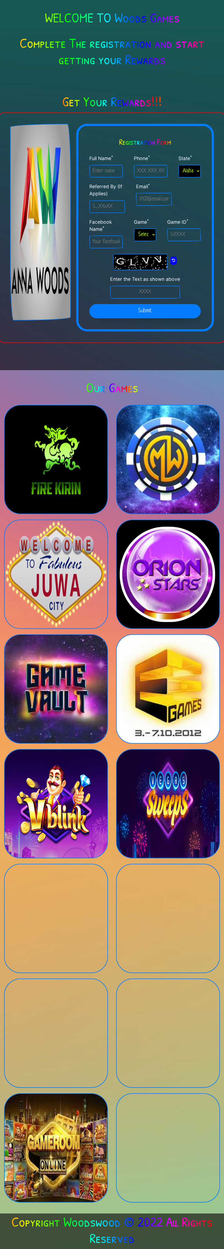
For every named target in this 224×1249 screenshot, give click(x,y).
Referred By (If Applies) (105, 190)
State (185, 158)
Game (141, 222)
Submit (145, 311)
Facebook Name (100, 225)
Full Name (101, 158)
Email (143, 186)
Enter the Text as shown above (145, 279)
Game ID (177, 222)
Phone (142, 158)
